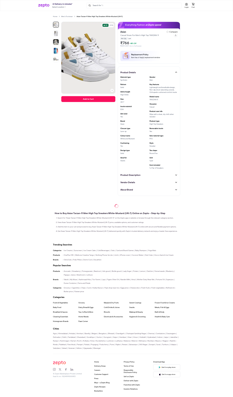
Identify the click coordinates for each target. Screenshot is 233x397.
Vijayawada (87, 348)
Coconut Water (137, 255)
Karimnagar (64, 341)
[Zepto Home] (43, 5)
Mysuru (158, 341)
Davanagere (171, 334)
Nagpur (165, 341)
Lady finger (127, 271)
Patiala (86, 344)
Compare (173, 32)
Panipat (80, 344)
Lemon (142, 271)
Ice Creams (68, 250)
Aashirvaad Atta (85, 280)
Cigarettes (76, 288)
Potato (135, 271)
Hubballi (142, 337)
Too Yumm (96, 280)
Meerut (134, 341)
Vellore (79, 348)
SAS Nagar (143, 344)
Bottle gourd (116, 271)
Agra (55, 334)
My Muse (73, 280)
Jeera (73, 275)
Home (55, 16)
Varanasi (71, 348)
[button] (149, 72)
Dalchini (150, 271)
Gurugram (107, 337)
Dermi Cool (87, 260)
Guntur (99, 337)
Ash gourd (106, 271)
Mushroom (81, 275)
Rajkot (118, 344)
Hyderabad (151, 337)
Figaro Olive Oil (113, 280)
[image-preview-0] (56, 25)
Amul (133, 280)
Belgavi (94, 334)
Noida (55, 344)
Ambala (72, 334)
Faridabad (71, 337)
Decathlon (97, 260)
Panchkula (71, 344)
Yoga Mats (152, 250)
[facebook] (67, 369)
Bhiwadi (111, 334)
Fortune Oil (160, 280)
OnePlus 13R (69, 255)
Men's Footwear (67, 16)
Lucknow (110, 341)
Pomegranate (87, 271)
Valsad (64, 348)
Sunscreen (78, 250)
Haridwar (122, 337)
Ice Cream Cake (90, 250)
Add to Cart (88, 99)
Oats (112, 250)
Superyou (169, 280)
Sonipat (152, 344)
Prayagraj (94, 344)
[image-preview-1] (56, 33)
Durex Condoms (70, 283)
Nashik (172, 341)
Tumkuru (165, 344)
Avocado (67, 271)
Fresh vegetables (157, 288)
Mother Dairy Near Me (145, 280)
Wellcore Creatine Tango (84, 255)
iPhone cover (125, 255)
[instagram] (56, 369)
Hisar (130, 337)
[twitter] (62, 369)
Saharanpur (133, 344)
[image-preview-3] (56, 51)
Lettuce (90, 275)
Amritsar (79, 334)
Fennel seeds (159, 271)
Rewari (124, 344)
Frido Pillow (77, 260)
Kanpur (56, 341)
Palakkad (62, 344)
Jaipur (166, 337)
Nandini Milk (125, 280)
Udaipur (173, 344)
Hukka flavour (97, 288)
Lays (103, 280)
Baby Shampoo (141, 250)
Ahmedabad (63, 334)
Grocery (67, 288)
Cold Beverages (103, 250)
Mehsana (142, 341)
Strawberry (76, 271)
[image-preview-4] (56, 59)
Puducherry (103, 344)
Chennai (151, 334)
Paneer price (79, 291)
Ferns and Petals (84, 283)
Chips (83, 288)
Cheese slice (135, 288)
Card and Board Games (125, 250)
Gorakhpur (91, 337)
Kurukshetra (100, 341)
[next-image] (112, 90)
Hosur (135, 337)
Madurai (127, 341)
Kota (92, 341)
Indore (159, 337)
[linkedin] (73, 369)
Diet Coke (149, 255)
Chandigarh (120, 334)
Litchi (116, 255)
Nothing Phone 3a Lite (104, 255)
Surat (158, 344)
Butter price (68, 291)
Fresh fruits (145, 288)
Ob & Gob (67, 260)
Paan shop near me (111, 288)
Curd (89, 288)
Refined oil (170, 288)
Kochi (79, 341)
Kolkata (86, 341)
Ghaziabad (81, 337)
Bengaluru (103, 334)
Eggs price (124, 288)
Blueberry (170, 271)
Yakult (66, 280)
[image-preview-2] (56, 42)
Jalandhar (173, 337)
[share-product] (176, 35)
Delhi (64, 337)
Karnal (73, 341)
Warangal (96, 348)
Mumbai (150, 341)
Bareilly (87, 334)
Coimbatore (160, 334)
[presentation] (59, 16)
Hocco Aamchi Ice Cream (164, 255)
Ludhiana (118, 341)
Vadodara (56, 348)
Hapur (115, 337)
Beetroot (97, 271)
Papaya (66, 275)
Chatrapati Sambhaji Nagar (136, 334)
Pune (112, 344)
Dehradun (57, 337)
